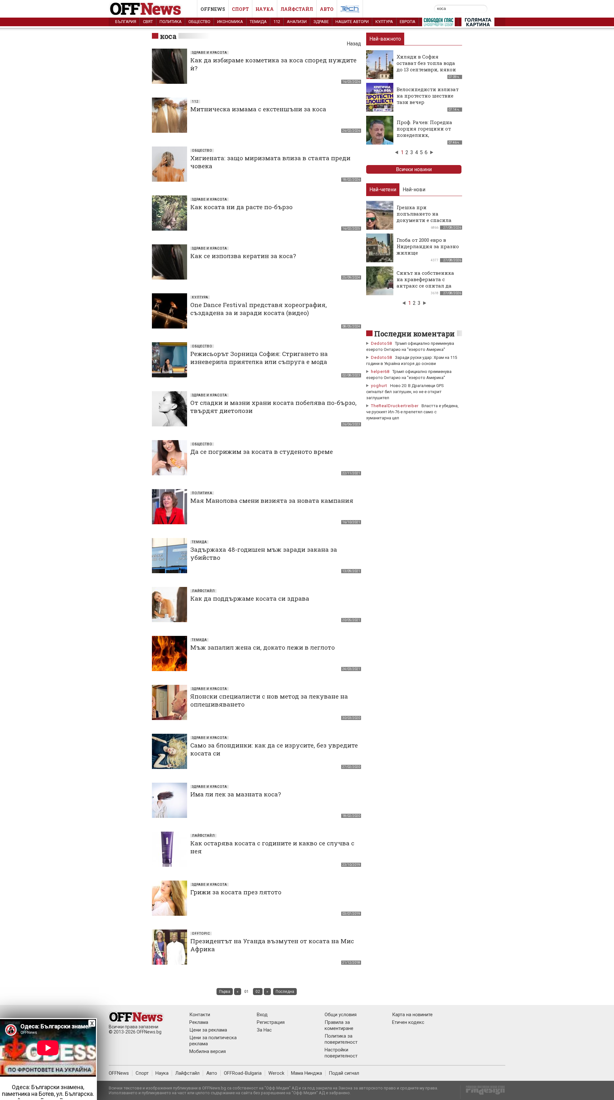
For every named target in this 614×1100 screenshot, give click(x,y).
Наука (265, 9)
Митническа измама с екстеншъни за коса (258, 109)
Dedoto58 (381, 343)
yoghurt (379, 385)
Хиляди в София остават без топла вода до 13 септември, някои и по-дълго (426, 66)
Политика (171, 21)
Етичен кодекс (408, 1022)
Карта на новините (412, 1014)
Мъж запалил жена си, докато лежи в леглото (262, 647)
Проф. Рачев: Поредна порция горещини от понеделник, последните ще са (424, 132)
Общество (199, 21)
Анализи (297, 21)
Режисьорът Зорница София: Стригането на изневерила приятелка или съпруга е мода (259, 358)
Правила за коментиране (339, 1025)
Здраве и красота (209, 52)
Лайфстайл (296, 9)
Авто (327, 9)
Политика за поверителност (341, 1039)
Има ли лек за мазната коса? (235, 794)
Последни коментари (414, 333)
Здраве (321, 21)
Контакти (199, 1014)
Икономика (230, 21)
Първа (224, 991)
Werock (276, 1073)
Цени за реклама (208, 1030)
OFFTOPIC (201, 933)
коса (168, 36)
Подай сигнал (344, 1073)
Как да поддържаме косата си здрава (249, 598)
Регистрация (271, 1022)
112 (276, 21)
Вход (262, 1014)
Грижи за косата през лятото (235, 892)
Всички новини (414, 169)
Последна (285, 991)
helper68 (380, 371)
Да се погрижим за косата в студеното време (261, 451)
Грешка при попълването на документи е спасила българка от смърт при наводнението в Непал (427, 220)
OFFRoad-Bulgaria (243, 1073)
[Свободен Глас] (438, 23)
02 (258, 991)
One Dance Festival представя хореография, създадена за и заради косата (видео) (258, 309)
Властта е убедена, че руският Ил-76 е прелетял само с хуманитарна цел (412, 411)
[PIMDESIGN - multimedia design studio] (482, 1092)
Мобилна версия (207, 1051)
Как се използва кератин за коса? (243, 256)
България (125, 21)
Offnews (213, 9)
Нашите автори (352, 21)
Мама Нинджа (306, 1073)
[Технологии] (350, 10)
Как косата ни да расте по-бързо (241, 207)
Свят (148, 21)
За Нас (264, 1030)
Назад (354, 44)
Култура (384, 21)
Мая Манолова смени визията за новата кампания (271, 500)
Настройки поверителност (341, 1053)
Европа (407, 21)
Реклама (198, 1022)
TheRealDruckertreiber (395, 405)
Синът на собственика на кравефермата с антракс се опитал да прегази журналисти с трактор (426, 286)
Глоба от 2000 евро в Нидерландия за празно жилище (428, 246)
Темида (258, 21)
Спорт (240, 9)
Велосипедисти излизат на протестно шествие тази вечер (428, 95)
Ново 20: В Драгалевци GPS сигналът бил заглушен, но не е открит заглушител (405, 391)
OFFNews (119, 1073)
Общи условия (341, 1014)
